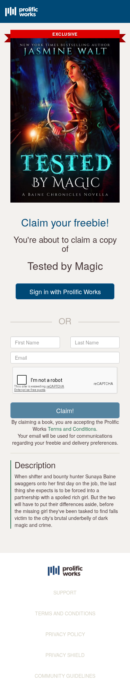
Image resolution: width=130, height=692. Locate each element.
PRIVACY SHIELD (65, 654)
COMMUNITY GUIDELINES (65, 675)
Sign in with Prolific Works (65, 291)
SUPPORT (65, 592)
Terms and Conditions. (72, 428)
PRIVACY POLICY (65, 634)
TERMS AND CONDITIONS (65, 613)
